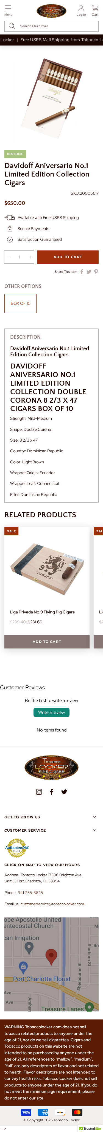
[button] (8, 12)
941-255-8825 (30, 892)
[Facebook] (52, 792)
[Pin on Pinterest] (96, 271)
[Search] (12, 26)
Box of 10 (20, 303)
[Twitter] (64, 792)
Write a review (51, 712)
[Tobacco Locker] (52, 11)
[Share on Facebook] (81, 271)
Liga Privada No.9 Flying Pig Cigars (42, 612)
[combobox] (51, 26)
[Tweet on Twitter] (89, 271)
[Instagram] (39, 792)
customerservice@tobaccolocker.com (52, 903)
